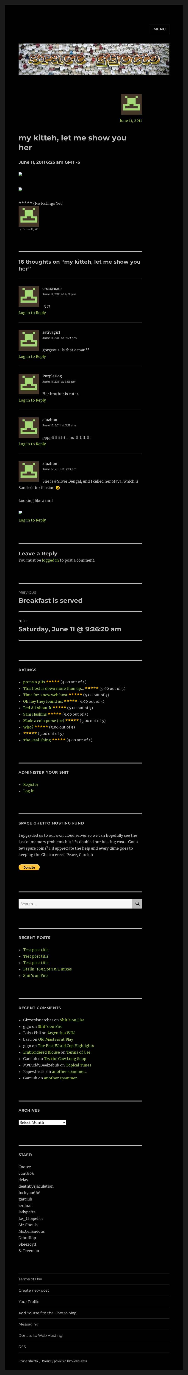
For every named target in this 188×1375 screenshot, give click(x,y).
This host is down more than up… (53, 688)
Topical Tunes (78, 1065)
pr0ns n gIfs (34, 682)
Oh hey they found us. (43, 701)
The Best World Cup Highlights (66, 1045)
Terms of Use (78, 1052)
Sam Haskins (35, 714)
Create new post (34, 1290)
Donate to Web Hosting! (41, 1335)
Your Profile (29, 1301)
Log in (29, 791)
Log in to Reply (32, 312)
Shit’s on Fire (35, 975)
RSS (22, 1347)
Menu (159, 29)
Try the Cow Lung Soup (65, 1058)
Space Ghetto (28, 1361)
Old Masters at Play (55, 1039)
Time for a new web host (45, 695)
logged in (50, 560)
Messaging (29, 1324)
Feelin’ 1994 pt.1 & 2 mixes (47, 969)
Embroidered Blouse (41, 1052)
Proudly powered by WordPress (64, 1361)
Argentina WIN (61, 1033)
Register (30, 784)
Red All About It (37, 707)
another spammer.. (69, 1071)
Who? (28, 727)
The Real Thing (37, 740)
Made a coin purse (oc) (43, 720)
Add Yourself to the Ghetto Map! (48, 1313)
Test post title (36, 949)
